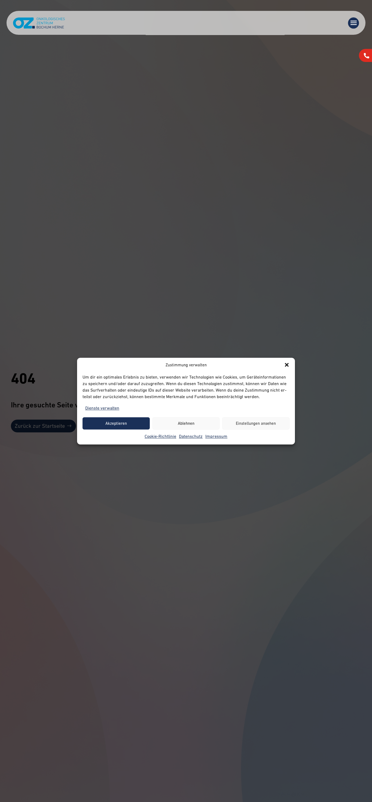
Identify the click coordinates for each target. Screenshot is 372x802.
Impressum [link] (216, 436)
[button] (286, 365)
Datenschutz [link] (191, 436)
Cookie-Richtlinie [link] (160, 436)
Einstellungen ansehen (256, 423)
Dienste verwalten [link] (102, 407)
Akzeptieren (116, 423)
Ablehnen (186, 423)
